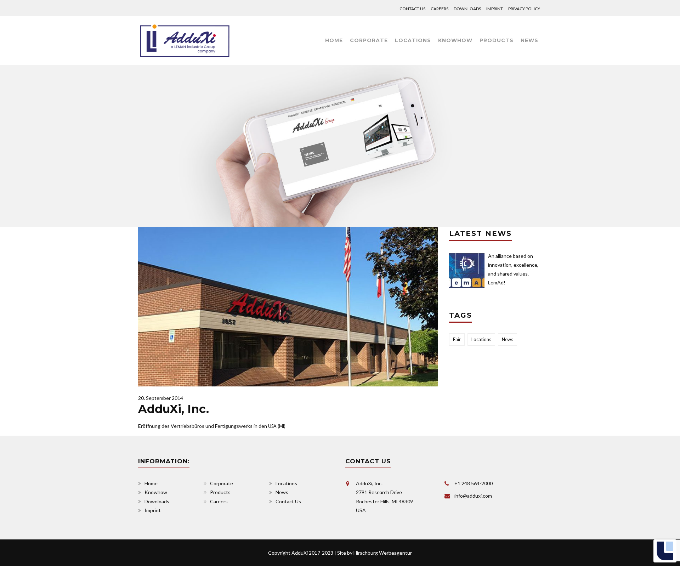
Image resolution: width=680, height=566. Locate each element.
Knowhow (455, 40)
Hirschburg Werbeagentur (382, 553)
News (529, 40)
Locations (413, 40)
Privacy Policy (524, 8)
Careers (439, 8)
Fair (457, 339)
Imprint (494, 8)
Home (334, 40)
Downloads (467, 8)
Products (497, 40)
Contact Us (412, 8)
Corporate (369, 40)
